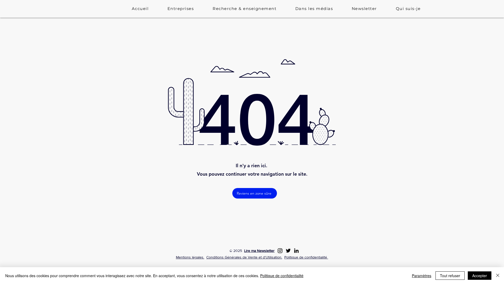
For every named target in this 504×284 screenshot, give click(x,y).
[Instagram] (280, 250)
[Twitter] (288, 250)
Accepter (479, 275)
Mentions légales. (190, 257)
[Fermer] (498, 275)
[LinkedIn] (296, 250)
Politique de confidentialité (306, 257)
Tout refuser (450, 275)
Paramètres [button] (421, 275)
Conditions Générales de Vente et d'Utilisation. (244, 257)
